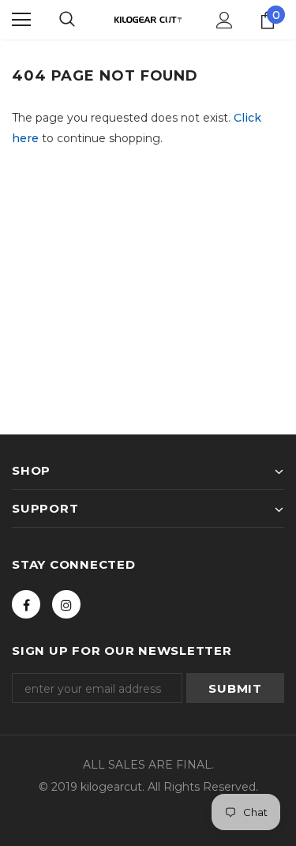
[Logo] (148, 19)
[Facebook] (26, 604)
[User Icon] (224, 20)
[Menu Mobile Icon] (21, 19)
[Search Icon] (67, 20)
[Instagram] (66, 604)
